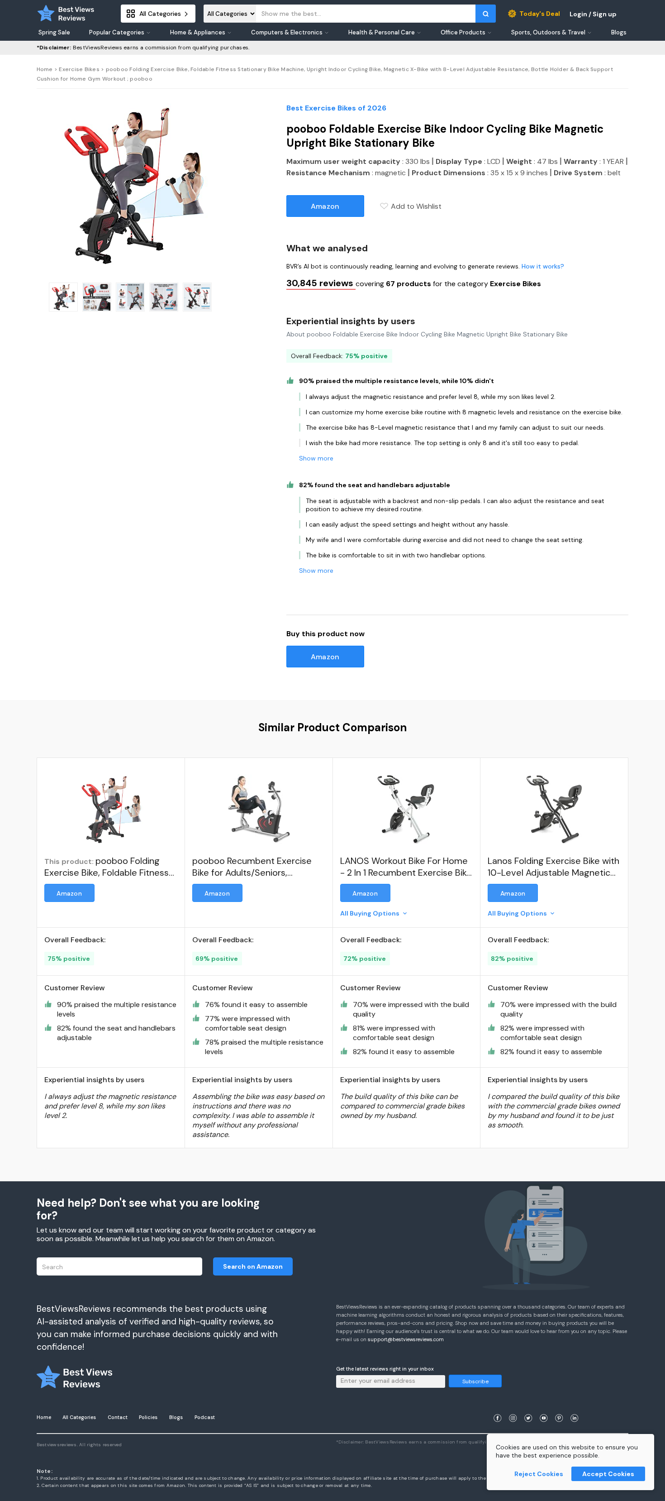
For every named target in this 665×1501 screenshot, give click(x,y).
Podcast (205, 1417)
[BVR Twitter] (528, 1407)
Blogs (176, 1417)
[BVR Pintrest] (559, 1407)
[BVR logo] (66, 14)
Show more (316, 458)
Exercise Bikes (79, 69)
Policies (148, 1417)
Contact (118, 1417)
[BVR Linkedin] (574, 1407)
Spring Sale (54, 32)
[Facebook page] (498, 1407)
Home (45, 69)
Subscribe (475, 1381)
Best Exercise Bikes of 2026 (336, 108)
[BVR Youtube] (544, 1407)
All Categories (79, 1417)
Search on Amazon (253, 1266)
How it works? (543, 266)
